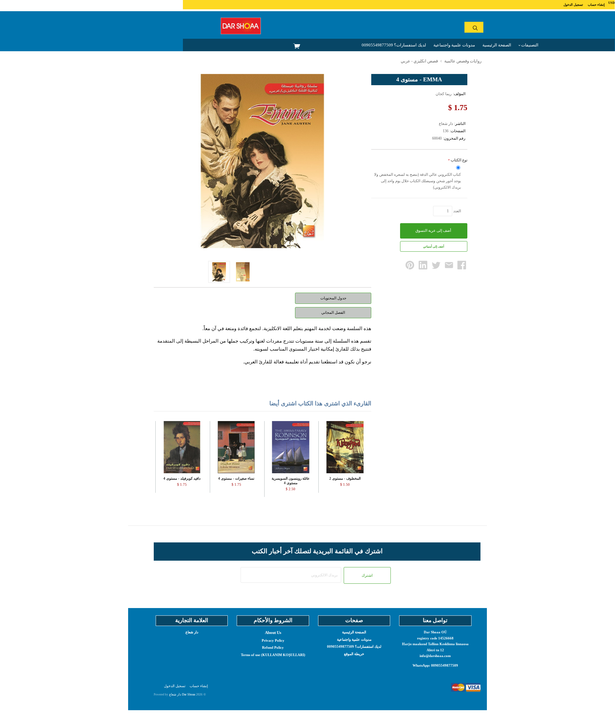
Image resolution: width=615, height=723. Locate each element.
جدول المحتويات (333, 298)
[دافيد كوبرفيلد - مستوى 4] (182, 447)
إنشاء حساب (596, 4)
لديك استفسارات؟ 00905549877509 (394, 45)
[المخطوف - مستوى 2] (345, 447)
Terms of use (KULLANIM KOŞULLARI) (273, 655)
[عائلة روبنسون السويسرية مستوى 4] (291, 447)
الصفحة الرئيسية (496, 45)
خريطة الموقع (354, 654)
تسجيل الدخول (573, 4)
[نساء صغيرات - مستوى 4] (236, 447)
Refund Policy (273, 647)
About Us (273, 632)
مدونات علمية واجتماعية (454, 45)
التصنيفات (529, 45)
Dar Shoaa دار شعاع (182, 694)
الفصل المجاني (333, 312)
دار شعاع (191, 632)
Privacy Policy (273, 640)
